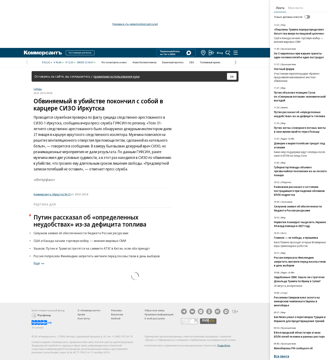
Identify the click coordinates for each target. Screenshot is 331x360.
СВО (191, 62)
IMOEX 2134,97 (85, 62)
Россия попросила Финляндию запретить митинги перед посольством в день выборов (97, 256)
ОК (232, 76)
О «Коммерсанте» (89, 310)
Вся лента (281, 356)
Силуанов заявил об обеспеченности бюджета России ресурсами (81, 233)
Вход (220, 52)
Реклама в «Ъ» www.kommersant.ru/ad (135, 24)
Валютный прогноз (173, 62)
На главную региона (80, 52)
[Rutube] (217, 311)
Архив (81, 314)
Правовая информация (159, 314)
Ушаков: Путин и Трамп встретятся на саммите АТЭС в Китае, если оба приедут (92, 248)
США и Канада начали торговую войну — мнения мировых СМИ (80, 240)
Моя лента (295, 8)
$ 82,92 (46, 62)
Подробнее (223, 345)
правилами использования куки (116, 76)
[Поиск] (228, 53)
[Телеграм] (184, 311)
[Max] (226, 311)
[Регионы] (203, 53)
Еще (37, 263)
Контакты (84, 318)
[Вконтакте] (192, 311)
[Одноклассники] (209, 311)
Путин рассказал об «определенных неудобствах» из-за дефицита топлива (90, 220)
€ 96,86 (58, 62)
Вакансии (117, 314)
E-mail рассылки (155, 318)
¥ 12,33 (69, 62)
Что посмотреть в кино (114, 62)
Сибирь (38, 89)
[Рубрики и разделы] (235, 53)
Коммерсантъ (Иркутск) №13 (52, 194)
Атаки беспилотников (144, 62)
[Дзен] (201, 311)
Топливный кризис (210, 62)
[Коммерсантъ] (43, 52)
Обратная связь (155, 310)
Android (115, 318)
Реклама (116, 310)
